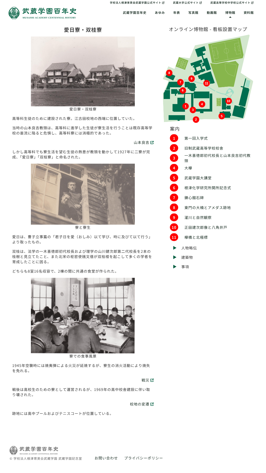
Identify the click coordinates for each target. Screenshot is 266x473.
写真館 (193, 12)
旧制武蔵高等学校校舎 (203, 148)
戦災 (146, 380)
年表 (176, 12)
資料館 (249, 12)
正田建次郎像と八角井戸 (205, 227)
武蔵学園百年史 (135, 12)
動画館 (212, 12)
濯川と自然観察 (198, 217)
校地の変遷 (140, 404)
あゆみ (160, 12)
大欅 (188, 167)
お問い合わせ (106, 457)
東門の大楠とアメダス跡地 (207, 207)
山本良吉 (142, 142)
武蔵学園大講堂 (198, 177)
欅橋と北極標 (196, 237)
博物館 (230, 12)
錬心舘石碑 (194, 197)
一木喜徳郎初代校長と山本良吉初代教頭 (217, 158)
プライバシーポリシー (143, 457)
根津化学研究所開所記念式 (207, 187)
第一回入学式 (196, 138)
